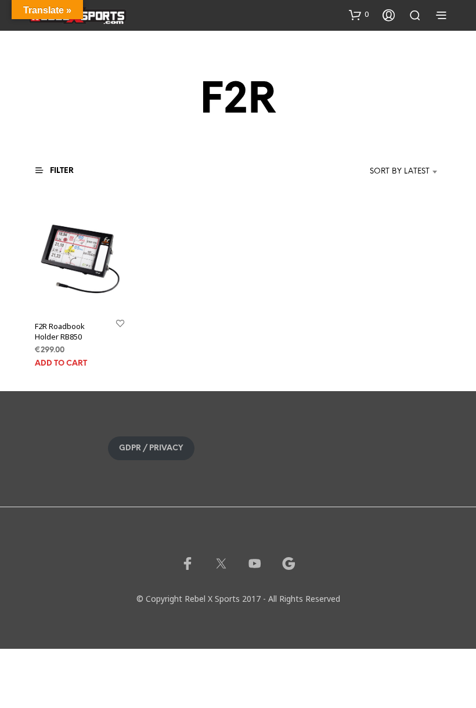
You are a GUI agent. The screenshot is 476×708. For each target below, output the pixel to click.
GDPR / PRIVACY (151, 448)
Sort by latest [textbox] (400, 171)
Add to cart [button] (61, 363)
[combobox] (382, 172)
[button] (359, 14)
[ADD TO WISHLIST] (120, 323)
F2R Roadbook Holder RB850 (60, 331)
